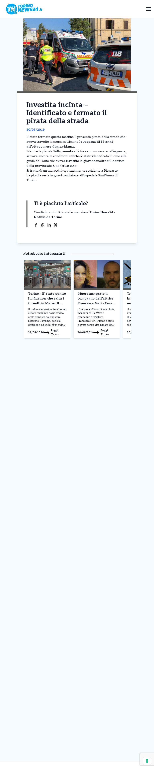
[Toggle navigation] (148, 9)
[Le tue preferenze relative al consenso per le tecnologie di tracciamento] (147, 761)
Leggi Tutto (55, 332)
